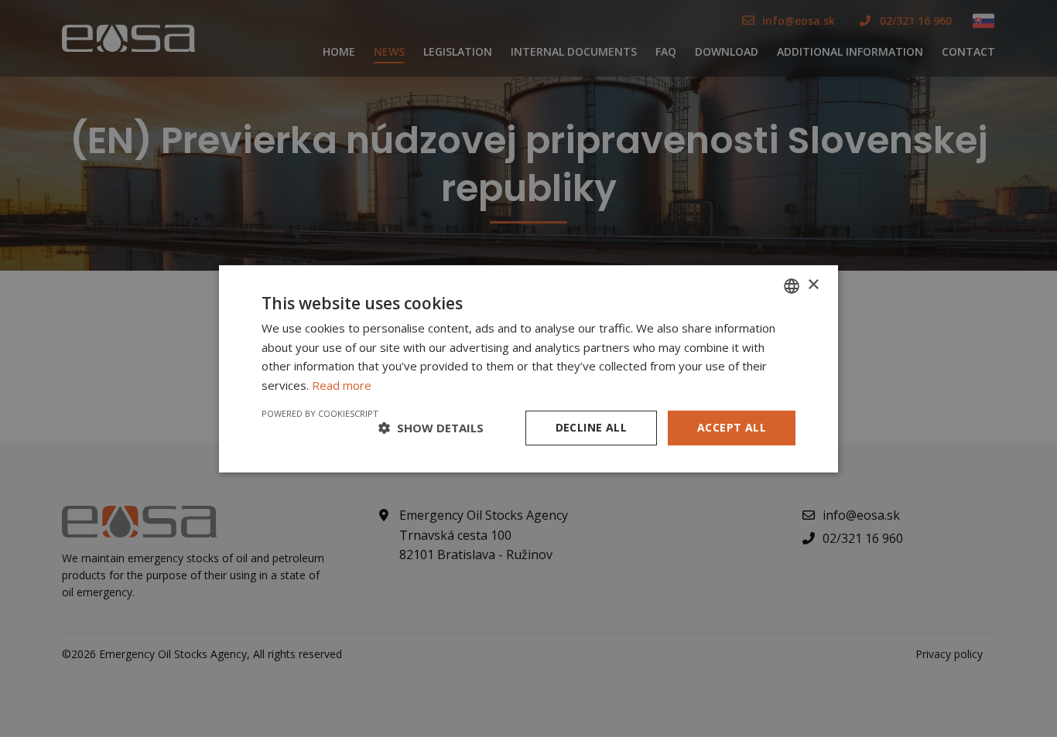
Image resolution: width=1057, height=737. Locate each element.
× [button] (813, 285)
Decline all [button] (591, 427)
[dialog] (528, 368)
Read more (341, 385)
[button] (431, 428)
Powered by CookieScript (320, 413)
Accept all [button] (731, 427)
